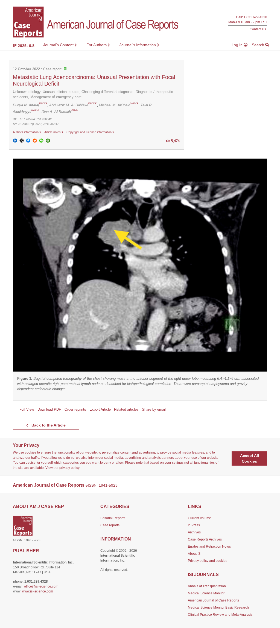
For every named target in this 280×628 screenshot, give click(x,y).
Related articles (126, 409)
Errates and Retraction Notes (209, 546)
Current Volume (199, 518)
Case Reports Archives (205, 539)
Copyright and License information (89, 132)
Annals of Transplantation (207, 586)
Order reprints (75, 409)
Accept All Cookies (249, 458)
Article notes (53, 132)
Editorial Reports (112, 518)
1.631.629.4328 (255, 17)
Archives (194, 532)
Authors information (26, 132)
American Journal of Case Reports (213, 600)
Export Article (100, 409)
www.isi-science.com (37, 591)
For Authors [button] (97, 45)
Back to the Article (48, 425)
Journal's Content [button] (59, 45)
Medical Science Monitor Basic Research (218, 607)
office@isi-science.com (41, 586)
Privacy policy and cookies (207, 561)
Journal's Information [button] (138, 45)
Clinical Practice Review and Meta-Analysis (220, 615)
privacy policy (69, 468)
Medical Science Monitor (206, 593)
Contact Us (258, 29)
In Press (194, 525)
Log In (238, 45)
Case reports (109, 525)
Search (258, 45)
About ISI (194, 554)
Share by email (154, 409)
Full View (26, 409)
